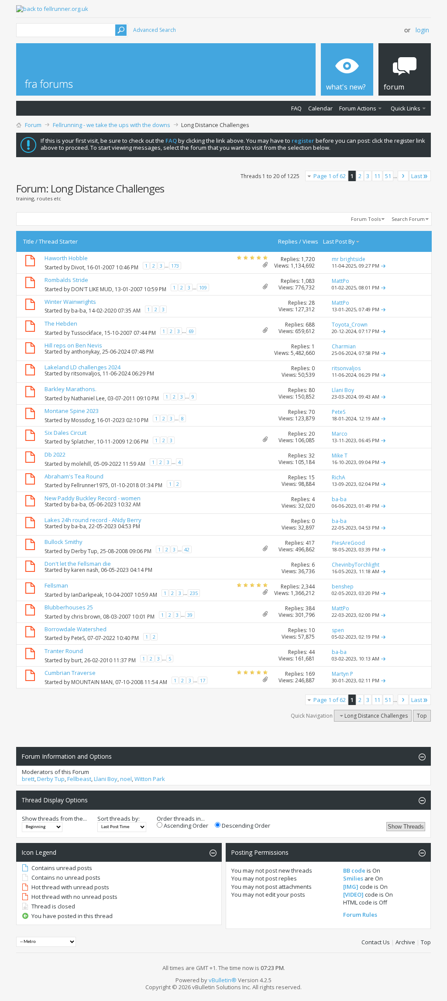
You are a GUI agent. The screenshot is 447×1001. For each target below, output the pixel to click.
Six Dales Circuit (65, 433)
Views (310, 241)
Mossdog (82, 420)
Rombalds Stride (66, 280)
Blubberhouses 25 (69, 607)
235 (194, 593)
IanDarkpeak (87, 595)
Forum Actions (357, 108)
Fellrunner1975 (89, 485)
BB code (354, 870)
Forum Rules (360, 914)
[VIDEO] (353, 894)
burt (76, 660)
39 (190, 615)
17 (202, 680)
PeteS (78, 638)
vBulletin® (223, 980)
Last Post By (339, 241)
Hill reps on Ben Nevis (73, 345)
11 (377, 176)
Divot (77, 267)
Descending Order (245, 825)
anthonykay (85, 351)
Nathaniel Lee (88, 398)
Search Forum (408, 219)
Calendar (320, 108)
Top (422, 715)
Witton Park (149, 779)
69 (191, 331)
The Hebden (61, 323)
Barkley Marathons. (70, 389)
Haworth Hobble (66, 258)
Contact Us (375, 942)
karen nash (84, 570)
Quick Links (405, 108)
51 (388, 176)
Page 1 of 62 (329, 176)
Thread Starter (58, 241)
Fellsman (56, 585)
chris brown (85, 616)
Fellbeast (79, 779)
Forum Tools (366, 219)
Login (422, 30)
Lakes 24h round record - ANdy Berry (93, 520)
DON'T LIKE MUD (91, 289)
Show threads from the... (54, 818)
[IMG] (350, 887)
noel (126, 779)
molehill (81, 464)
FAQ (296, 108)
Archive (405, 942)
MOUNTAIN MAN (92, 682)
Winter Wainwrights (70, 302)
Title (28, 241)
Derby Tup (84, 551)
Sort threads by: (118, 818)
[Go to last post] (383, 265)
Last (416, 176)
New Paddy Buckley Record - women (93, 498)
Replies (288, 241)
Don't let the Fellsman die (78, 564)
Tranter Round (64, 651)
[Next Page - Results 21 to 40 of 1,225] (403, 176)
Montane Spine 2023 (72, 411)
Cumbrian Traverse (70, 673)
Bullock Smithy (64, 542)
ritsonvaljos (85, 373)
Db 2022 (55, 454)
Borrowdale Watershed (76, 629)
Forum (33, 125)
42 (186, 549)
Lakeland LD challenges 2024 (82, 367)
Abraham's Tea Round (74, 476)
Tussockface (86, 333)
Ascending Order (185, 825)
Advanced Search (154, 30)
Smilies (353, 878)
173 (175, 265)
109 (203, 287)
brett (28, 779)
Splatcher (82, 441)
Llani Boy (105, 779)
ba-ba (78, 310)
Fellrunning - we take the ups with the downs (111, 125)
